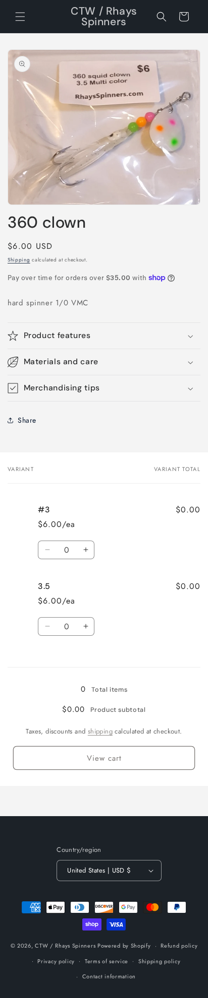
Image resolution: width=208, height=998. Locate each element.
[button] (20, 17)
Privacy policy (56, 961)
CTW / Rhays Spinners (65, 946)
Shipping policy (159, 961)
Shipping (19, 259)
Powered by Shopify (124, 946)
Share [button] (27, 420)
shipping (100, 731)
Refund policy (179, 946)
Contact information (109, 976)
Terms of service (106, 961)
